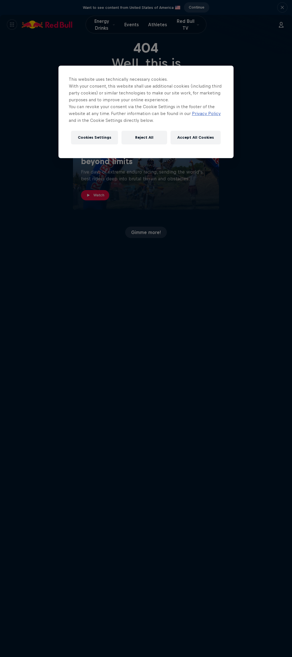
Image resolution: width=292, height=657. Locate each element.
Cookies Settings (94, 137)
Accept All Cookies (195, 137)
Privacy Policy (206, 113)
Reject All (144, 137)
